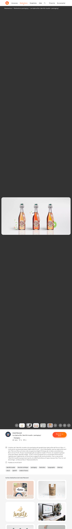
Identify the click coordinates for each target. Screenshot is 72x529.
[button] (16, 425)
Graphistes (33, 3)
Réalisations (23, 3)
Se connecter (61, 3)
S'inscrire (52, 3)
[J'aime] (60, 425)
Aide (40, 3)
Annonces (14, 3)
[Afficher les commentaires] (64, 425)
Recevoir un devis (59, 434)
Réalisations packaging (21, 8)
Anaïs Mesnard (17, 433)
